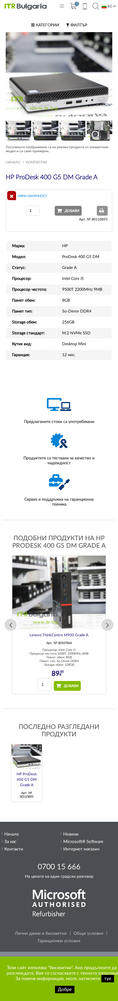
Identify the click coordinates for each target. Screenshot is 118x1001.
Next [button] (107, 625)
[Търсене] (95, 6)
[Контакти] (84, 7)
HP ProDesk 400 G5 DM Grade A (27, 779)
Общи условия (88, 933)
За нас (10, 842)
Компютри (36, 162)
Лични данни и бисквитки (41, 933)
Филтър (78, 25)
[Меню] (62, 7)
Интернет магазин (81, 849)
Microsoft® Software (83, 842)
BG (109, 6)
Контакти (13, 849)
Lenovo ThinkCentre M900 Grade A (59, 635)
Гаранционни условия (59, 941)
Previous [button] (10, 625)
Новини (70, 834)
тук (107, 978)
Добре (65, 989)
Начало (13, 162)
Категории (47, 25)
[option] (59, 624)
